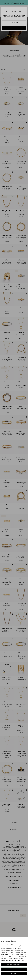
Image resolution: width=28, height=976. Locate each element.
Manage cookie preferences (14, 964)
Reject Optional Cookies (14, 969)
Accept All (14, 973)
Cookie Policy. (20, 960)
